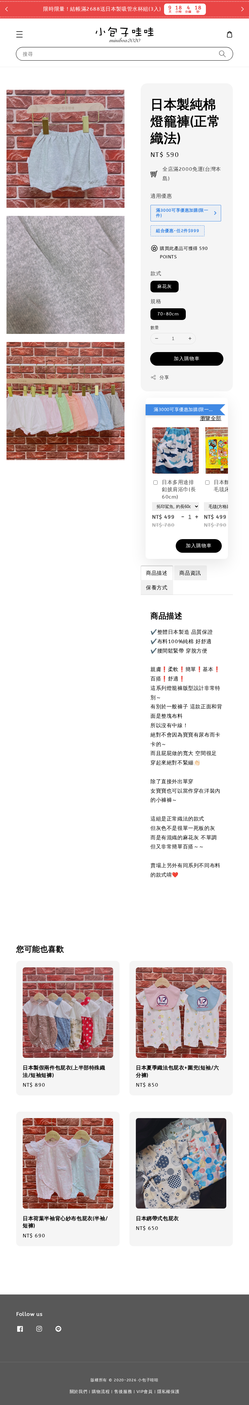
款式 (155, 273)
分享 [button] (164, 377)
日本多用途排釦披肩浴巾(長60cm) (179, 489)
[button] (19, 34)
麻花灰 (164, 286)
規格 (155, 301)
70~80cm (168, 314)
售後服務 (123, 1391)
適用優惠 (161, 196)
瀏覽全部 (210, 418)
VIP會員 (144, 1391)
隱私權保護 (168, 1391)
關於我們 (79, 1391)
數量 (154, 327)
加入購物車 (187, 358)
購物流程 (101, 1391)
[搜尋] (222, 53)
